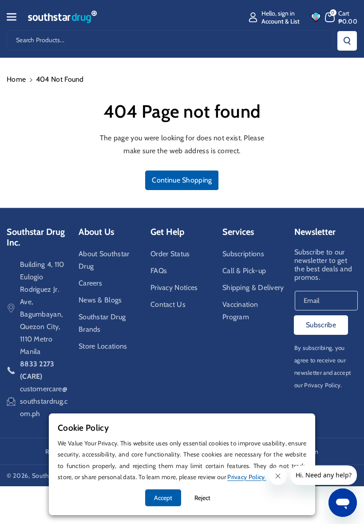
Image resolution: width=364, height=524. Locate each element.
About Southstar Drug (104, 260)
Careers (90, 283)
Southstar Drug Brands (102, 323)
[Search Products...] (347, 41)
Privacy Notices (174, 287)
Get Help (167, 231)
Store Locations (103, 346)
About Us (96, 231)
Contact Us (168, 304)
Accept (163, 498)
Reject (202, 498)
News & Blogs (100, 300)
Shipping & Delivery (253, 287)
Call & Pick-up (244, 270)
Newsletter (315, 231)
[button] (16, 17)
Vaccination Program (240, 310)
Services (238, 231)
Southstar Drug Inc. (36, 237)
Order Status (170, 254)
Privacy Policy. (323, 385)
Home (16, 79)
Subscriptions (243, 254)
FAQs (158, 270)
